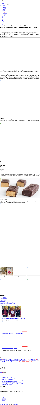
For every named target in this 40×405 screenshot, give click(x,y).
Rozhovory (3, 10)
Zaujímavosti (5, 9)
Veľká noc (9, 361)
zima (25, 361)
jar (30, 359)
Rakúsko (15, 360)
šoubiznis (33, 361)
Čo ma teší (4, 8)
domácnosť (15, 359)
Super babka (31, 360)
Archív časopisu (4, 399)
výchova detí (18, 361)
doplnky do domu (19, 359)
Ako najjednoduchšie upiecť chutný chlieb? (7, 384)
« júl (0, 374)
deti (8, 359)
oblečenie (7, 360)
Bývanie (3, 18)
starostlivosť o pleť (25, 360)
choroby (6, 359)
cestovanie (4, 359)
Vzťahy (4, 15)
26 (2, 372)
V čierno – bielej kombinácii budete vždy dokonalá (6, 302)
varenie (3, 361)
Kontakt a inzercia (5, 21)
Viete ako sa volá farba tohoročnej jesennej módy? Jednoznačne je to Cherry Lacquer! (13, 318)
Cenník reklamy (4, 398)
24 (0, 372)
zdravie (21, 361)
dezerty (10, 359)
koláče (35, 359)
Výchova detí (5, 13)
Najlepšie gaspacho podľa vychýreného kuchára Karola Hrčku (9, 381)
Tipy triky (4, 14)
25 (1, 372)
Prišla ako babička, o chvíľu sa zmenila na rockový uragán (7, 303)
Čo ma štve (4, 7)
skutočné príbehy (20, 360)
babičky (1, 359)
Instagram (3, 2)
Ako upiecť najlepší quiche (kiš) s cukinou (7, 377)
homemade (27, 359)
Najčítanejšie (23, 346)
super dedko (37, 360)
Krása (2, 19)
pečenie (10, 360)
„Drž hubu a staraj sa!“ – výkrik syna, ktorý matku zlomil (9, 348)
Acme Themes (16, 404)
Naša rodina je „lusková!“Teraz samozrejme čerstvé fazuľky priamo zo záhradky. (12, 333)
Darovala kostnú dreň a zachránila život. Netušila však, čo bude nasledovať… (11, 382)
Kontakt (3, 397)
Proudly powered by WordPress (4, 404)
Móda (2, 17)
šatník (29, 361)
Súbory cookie (3, 400)
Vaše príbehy (5, 11)
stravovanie (28, 360)
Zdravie (3, 16)
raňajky (16, 360)
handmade (25, 359)
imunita (29, 359)
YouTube (3, 3)
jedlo (32, 359)
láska (37, 359)
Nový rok (5, 360)
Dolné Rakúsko (12, 359)
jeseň (33, 359)
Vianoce (12, 361)
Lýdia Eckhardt (2, 360)
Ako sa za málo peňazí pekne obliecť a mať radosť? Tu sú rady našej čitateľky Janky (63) (13, 380)
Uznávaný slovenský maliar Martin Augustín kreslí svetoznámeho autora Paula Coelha (12, 383)
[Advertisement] (20, 353)
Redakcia (13, 349)
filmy (22, 359)
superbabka (34, 360)
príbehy (13, 360)
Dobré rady (3, 12)
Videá (2, 20)
